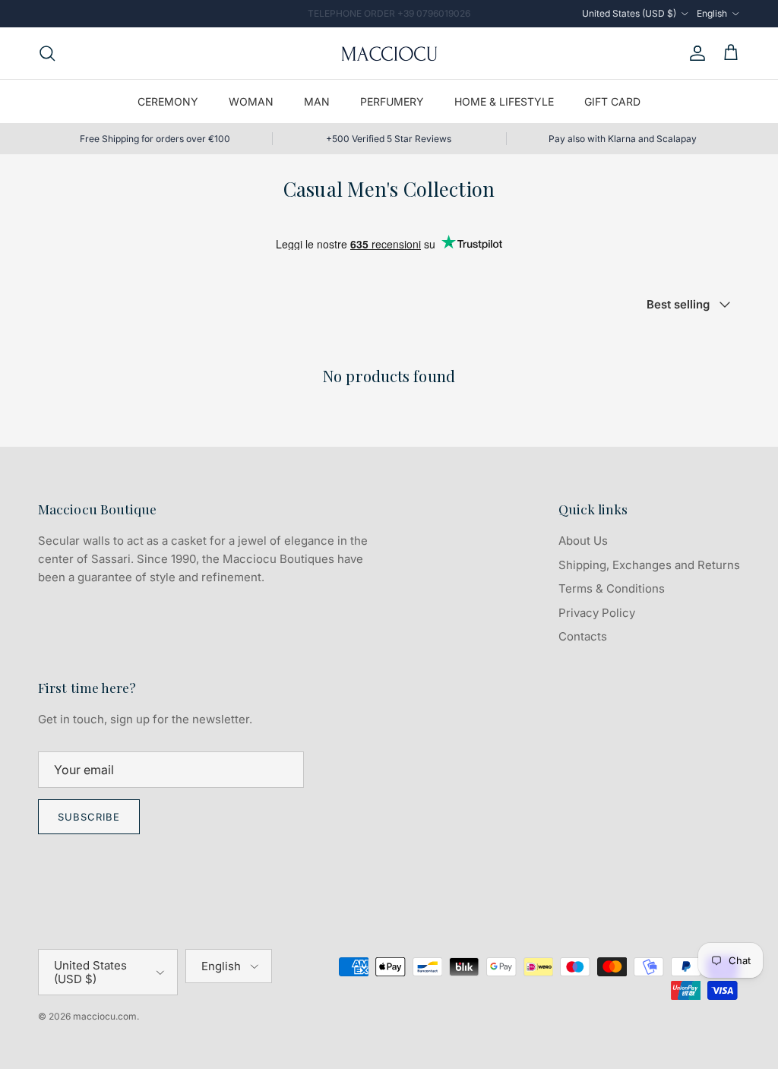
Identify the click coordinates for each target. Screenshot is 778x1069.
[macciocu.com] (389, 53)
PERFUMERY (392, 101)
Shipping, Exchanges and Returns (649, 565)
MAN (317, 101)
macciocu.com (105, 1016)
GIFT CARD (612, 101)
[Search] (47, 53)
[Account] (694, 53)
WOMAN (251, 101)
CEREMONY (168, 101)
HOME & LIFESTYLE (504, 101)
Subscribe (89, 817)
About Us (583, 540)
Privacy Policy (596, 613)
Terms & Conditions (611, 588)
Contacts (582, 636)
